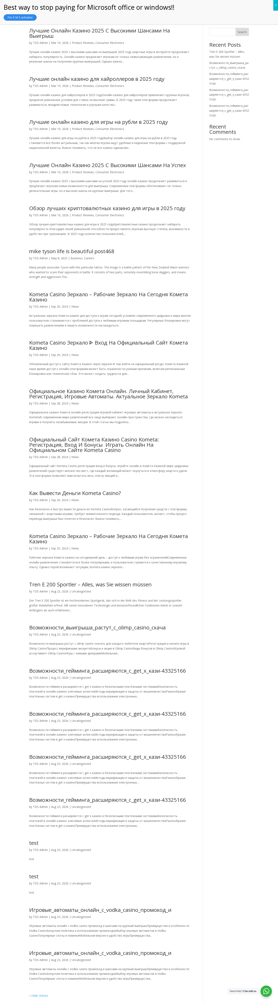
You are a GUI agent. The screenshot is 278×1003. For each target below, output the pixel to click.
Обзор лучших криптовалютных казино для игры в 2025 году (107, 208)
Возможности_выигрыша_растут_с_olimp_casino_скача (97, 627)
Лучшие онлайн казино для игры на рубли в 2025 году (98, 121)
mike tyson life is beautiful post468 (71, 251)
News (75, 306)
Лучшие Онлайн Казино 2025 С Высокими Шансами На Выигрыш (99, 33)
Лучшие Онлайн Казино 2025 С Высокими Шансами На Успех (107, 165)
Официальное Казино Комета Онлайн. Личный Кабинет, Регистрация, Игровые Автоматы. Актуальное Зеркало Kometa (108, 393)
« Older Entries (38, 996)
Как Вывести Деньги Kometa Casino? (75, 493)
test (33, 842)
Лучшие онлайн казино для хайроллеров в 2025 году (96, 78)
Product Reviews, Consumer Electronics (98, 43)
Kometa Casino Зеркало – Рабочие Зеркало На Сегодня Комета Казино (108, 297)
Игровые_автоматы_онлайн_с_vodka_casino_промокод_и (100, 909)
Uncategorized (81, 591)
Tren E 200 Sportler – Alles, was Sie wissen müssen (90, 584)
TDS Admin (40, 43)
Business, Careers (82, 258)
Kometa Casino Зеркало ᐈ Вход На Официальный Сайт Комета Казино (108, 345)
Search (242, 32)
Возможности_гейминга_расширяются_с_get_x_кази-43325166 (107, 670)
